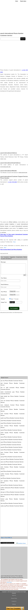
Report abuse (23, 1)
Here (14, 241)
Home (16, 1)
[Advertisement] (14, 17)
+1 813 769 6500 (12, 182)
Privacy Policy (14, 598)
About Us (14, 595)
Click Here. (9, 582)
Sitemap (14, 604)
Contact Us (14, 601)
